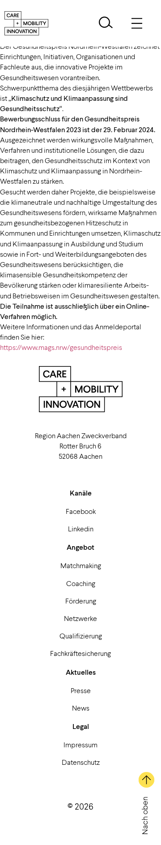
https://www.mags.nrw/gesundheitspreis (61, 347)
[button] (106, 23)
